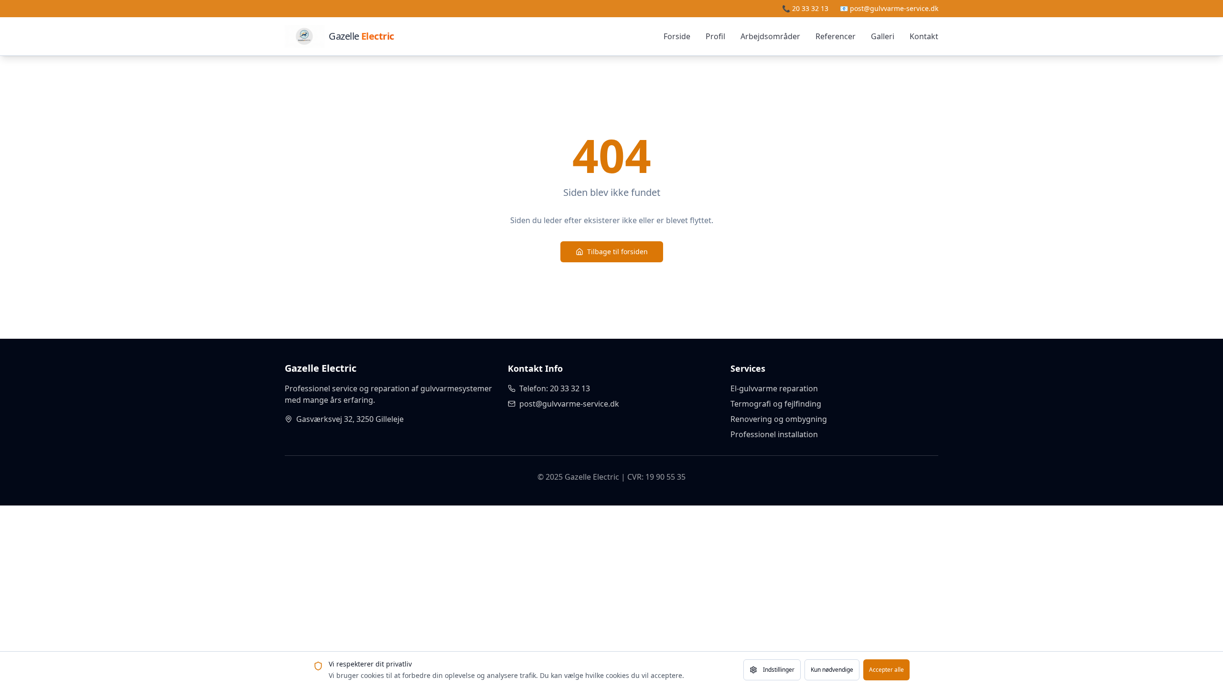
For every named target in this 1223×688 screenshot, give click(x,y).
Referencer (835, 36)
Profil (715, 36)
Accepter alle (886, 670)
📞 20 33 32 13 (805, 8)
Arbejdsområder (770, 36)
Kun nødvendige (832, 670)
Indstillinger (778, 670)
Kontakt (924, 36)
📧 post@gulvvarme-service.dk (889, 8)
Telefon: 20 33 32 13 (554, 388)
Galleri (882, 36)
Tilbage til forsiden (617, 251)
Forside (677, 36)
